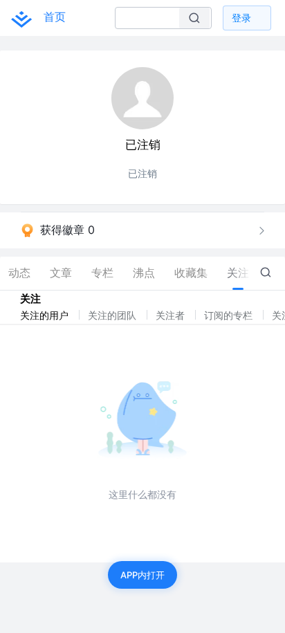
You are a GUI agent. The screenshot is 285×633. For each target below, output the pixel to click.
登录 (241, 18)
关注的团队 (113, 315)
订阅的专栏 (229, 315)
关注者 (171, 315)
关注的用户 (45, 315)
